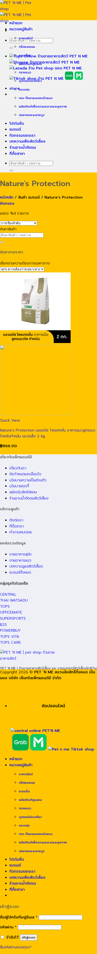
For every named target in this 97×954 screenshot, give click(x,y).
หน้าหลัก (6, 197)
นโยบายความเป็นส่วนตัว (27, 480)
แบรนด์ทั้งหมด (20, 572)
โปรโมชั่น (16, 123)
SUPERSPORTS (13, 618)
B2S (3, 624)
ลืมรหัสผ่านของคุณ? (15, 947)
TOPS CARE (10, 642)
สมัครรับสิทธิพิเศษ (23, 492)
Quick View (10, 420)
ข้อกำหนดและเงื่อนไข (25, 474)
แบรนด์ (15, 129)
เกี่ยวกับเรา (17, 468)
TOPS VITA (9, 636)
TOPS (5, 606)
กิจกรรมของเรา (22, 135)
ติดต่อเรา (16, 520)
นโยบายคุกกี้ (19, 486)
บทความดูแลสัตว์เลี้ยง (26, 566)
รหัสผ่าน (8, 927)
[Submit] (11, 47)
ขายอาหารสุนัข (20, 554)
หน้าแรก (15, 23)
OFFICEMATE (11, 612)
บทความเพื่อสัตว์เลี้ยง (27, 141)
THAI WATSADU (14, 600)
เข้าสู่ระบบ (28, 937)
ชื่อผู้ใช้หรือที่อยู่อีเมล (18, 917)
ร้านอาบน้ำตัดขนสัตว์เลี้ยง (28, 498)
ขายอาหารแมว (20, 560)
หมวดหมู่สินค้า (20, 29)
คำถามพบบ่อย (20, 532)
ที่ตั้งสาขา (17, 153)
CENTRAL (8, 594)
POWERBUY (10, 630)
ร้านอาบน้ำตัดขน (22, 147)
